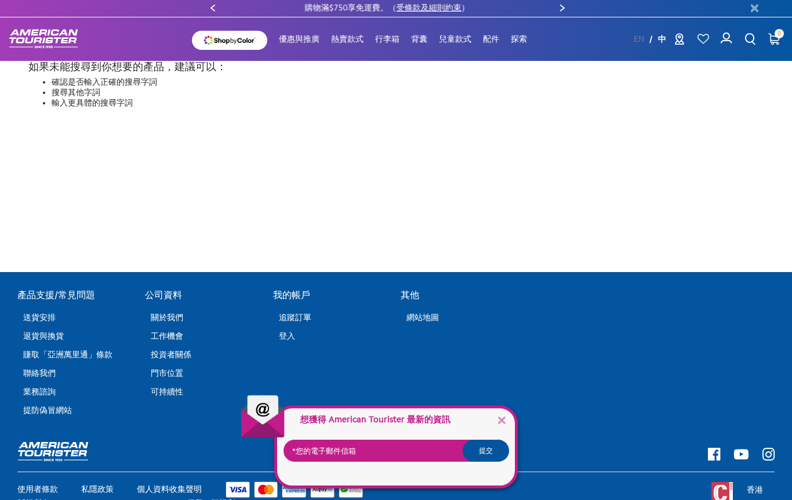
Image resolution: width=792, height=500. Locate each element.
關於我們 (167, 318)
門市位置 (167, 373)
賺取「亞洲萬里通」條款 (67, 355)
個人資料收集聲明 (169, 489)
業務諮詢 (39, 392)
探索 (519, 39)
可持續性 (167, 392)
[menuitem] (299, 39)
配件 (491, 39)
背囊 (419, 39)
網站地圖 (422, 318)
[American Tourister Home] (49, 39)
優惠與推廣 (299, 39)
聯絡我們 (39, 373)
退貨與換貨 (43, 336)
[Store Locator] (679, 41)
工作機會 (167, 336)
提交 (486, 451)
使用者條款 (37, 489)
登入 (287, 336)
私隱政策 (97, 489)
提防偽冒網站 (47, 410)
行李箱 (387, 39)
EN (639, 39)
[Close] (501, 420)
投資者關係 (171, 355)
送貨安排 (39, 318)
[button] (347, 39)
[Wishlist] (703, 39)
